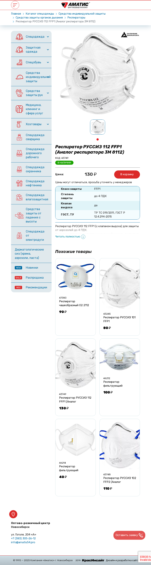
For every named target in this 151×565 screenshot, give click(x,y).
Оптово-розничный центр (30, 525)
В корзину (127, 174)
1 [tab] (97, 139)
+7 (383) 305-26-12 (23, 538)
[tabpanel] (97, 127)
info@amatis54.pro (23, 542)
